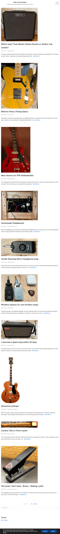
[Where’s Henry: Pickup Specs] (19, 108)
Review (12, 50)
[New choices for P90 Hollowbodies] (15, 172)
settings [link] (4, 532)
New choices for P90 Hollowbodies (17, 175)
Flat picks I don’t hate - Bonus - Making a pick (22, 486)
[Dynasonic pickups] (10, 402)
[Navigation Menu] (57, 3)
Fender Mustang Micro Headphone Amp (19, 259)
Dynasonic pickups (10, 406)
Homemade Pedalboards (12, 223)
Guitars (9, 178)
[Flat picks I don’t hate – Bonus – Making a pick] (19, 482)
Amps (8, 50)
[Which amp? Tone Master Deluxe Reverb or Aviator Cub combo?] (19, 41)
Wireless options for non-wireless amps (19, 304)
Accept (45, 531)
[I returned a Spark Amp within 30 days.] (19, 338)
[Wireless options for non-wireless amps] (19, 301)
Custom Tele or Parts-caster (14, 430)
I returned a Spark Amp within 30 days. (19, 342)
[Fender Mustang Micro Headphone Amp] (19, 255)
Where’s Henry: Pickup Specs (14, 111)
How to (15, 226)
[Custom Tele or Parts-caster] (19, 427)
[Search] (57, 507)
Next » (36, 504)
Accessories (10, 114)
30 (31, 504)
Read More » (36, 56)
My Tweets (4, 520)
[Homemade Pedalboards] (19, 219)
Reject (53, 531)
